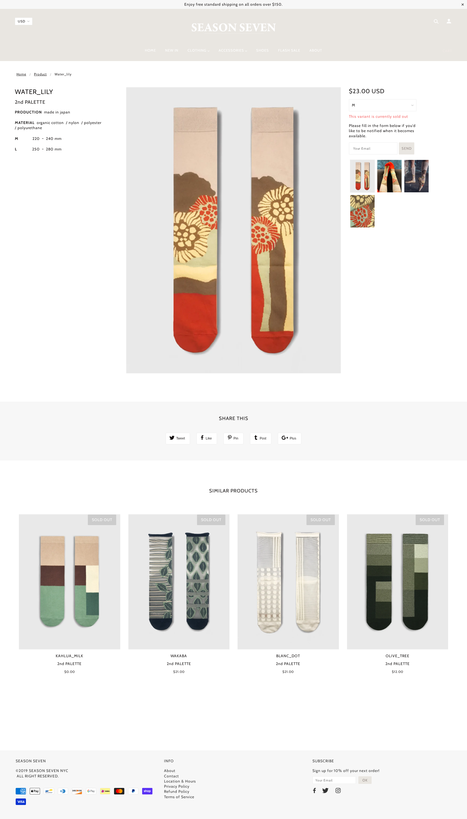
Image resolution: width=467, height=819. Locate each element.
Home (21, 74)
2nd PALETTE (30, 102)
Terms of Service (179, 796)
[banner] (233, 28)
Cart (447, 51)
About (169, 770)
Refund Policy (176, 791)
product (40, 74)
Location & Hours (180, 781)
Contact (171, 776)
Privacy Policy (176, 786)
